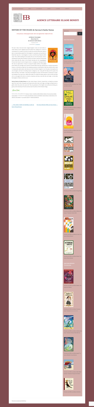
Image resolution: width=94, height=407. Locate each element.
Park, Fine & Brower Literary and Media (33, 95)
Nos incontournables (51, 93)
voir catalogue (37, 44)
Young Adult (14, 95)
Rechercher (66, 31)
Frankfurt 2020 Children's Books (40, 93)
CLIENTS (49, 8)
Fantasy (27, 93)
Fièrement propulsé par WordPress (19, 400)
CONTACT (67, 8)
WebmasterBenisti (35, 97)
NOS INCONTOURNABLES (18, 8)
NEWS (29, 8)
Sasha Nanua (52, 95)
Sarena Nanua (45, 95)
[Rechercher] (79, 33)
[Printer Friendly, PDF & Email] (16, 90)
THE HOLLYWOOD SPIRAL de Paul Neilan (47, 104)
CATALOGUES (39, 8)
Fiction (30, 93)
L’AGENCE (58, 8)
